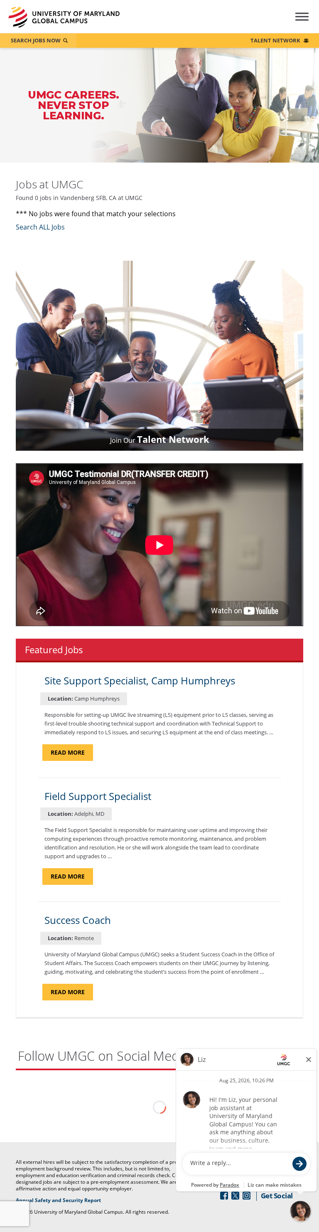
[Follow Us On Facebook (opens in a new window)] (224, 1196)
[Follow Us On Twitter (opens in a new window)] (235, 1196)
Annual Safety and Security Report (69, 1200)
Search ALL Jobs (40, 227)
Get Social (277, 1195)
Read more (72, 754)
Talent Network (275, 40)
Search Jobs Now (36, 40)
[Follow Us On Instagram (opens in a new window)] (246, 1196)
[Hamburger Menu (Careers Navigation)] (295, 22)
